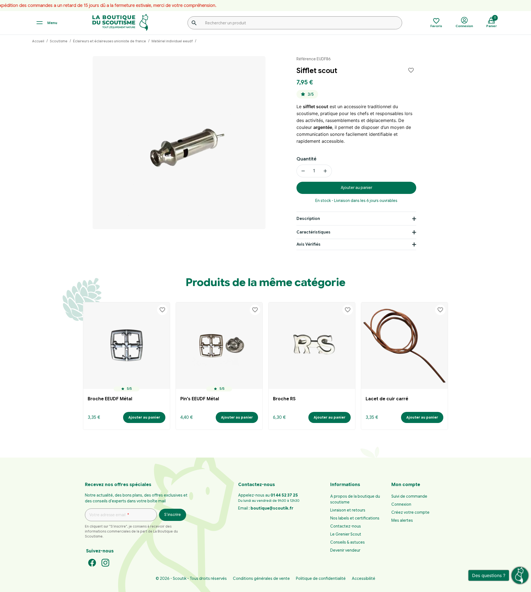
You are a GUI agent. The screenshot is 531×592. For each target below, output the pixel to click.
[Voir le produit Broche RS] (312, 345)
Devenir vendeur (345, 550)
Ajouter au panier (356, 187)
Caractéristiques (313, 232)
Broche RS (284, 399)
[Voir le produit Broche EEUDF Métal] (126, 345)
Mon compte (405, 484)
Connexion (401, 504)
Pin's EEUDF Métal (199, 399)
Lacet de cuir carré (387, 399)
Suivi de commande (409, 496)
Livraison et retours (347, 510)
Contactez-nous (345, 526)
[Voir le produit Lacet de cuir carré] (404, 345)
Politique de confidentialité (321, 578)
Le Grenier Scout (345, 534)
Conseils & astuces (347, 542)
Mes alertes (402, 520)
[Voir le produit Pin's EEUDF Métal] (219, 345)
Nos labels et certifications (354, 518)
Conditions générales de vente (261, 578)
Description (308, 218)
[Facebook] (92, 562)
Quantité (306, 159)
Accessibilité (363, 578)
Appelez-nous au (268, 495)
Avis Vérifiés (308, 244)
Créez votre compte (410, 512)
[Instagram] (105, 562)
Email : (265, 508)
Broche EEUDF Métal (110, 399)
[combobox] (295, 22)
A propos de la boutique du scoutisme (355, 499)
